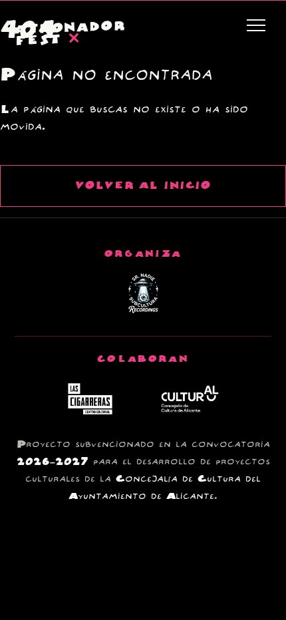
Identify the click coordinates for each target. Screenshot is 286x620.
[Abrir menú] (256, 25)
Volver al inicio (143, 186)
